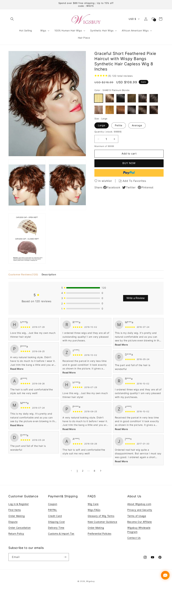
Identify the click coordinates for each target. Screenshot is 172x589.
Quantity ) (108, 131)
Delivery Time (56, 527)
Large (101, 125)
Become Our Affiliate (139, 521)
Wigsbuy (90, 581)
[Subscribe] (65, 557)
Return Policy (16, 533)
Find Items (14, 509)
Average (137, 125)
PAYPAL (52, 509)
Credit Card (55, 515)
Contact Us (134, 537)
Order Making (16, 515)
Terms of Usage (136, 515)
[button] (12, 19)
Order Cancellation (19, 527)
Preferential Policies (99, 533)
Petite (118, 125)
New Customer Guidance (102, 521)
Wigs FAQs (94, 509)
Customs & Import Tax (61, 533)
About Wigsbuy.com (139, 504)
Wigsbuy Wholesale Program (138, 529)
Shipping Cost (56, 521)
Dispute (12, 521)
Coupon (52, 504)
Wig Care (93, 504)
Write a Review (135, 298)
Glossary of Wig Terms (101, 515)
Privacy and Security (139, 509)
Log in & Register (18, 504)
